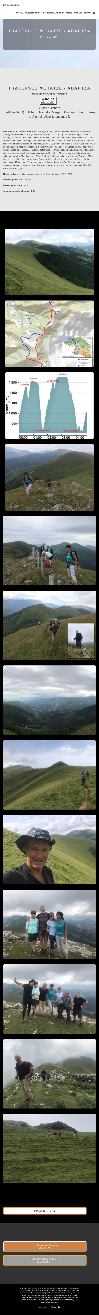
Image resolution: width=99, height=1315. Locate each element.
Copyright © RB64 (48, 1307)
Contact (87, 13)
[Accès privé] (94, 13)
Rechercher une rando (53, 13)
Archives (78, 13)
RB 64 (11, 5)
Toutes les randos (33, 13)
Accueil (19, 13)
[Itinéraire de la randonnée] (49, 333)
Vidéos (69, 13)
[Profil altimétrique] (49, 405)
